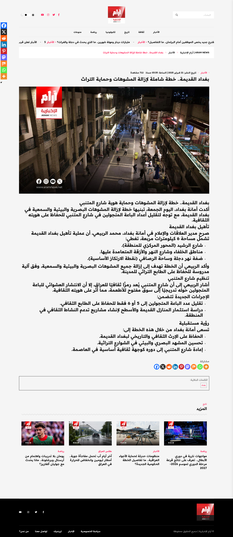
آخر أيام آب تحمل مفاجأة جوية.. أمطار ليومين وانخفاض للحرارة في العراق (90, 460)
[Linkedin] (175, 367)
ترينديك (58, 531)
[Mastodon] (187, 367)
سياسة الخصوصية (90, 531)
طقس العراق (105, 451)
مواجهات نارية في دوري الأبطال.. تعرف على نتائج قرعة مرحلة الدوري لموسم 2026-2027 (186, 462)
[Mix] (194, 367)
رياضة (93, 32)
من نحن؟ (24, 531)
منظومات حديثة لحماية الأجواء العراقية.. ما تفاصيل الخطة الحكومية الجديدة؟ (139, 460)
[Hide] (1, 82)
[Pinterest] (181, 367)
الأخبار (156, 32)
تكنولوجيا (110, 32)
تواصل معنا (41, 531)
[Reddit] (169, 367)
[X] (163, 367)
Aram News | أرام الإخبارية (194, 52)
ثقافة (141, 32)
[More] (206, 367)
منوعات (77, 32)
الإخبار (71, 531)
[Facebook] (156, 367)
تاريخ (126, 32)
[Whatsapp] (200, 367)
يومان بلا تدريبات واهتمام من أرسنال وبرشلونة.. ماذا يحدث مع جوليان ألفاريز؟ (44, 460)
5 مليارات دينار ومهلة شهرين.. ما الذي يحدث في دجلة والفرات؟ (106, 42)
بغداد (203, 385)
